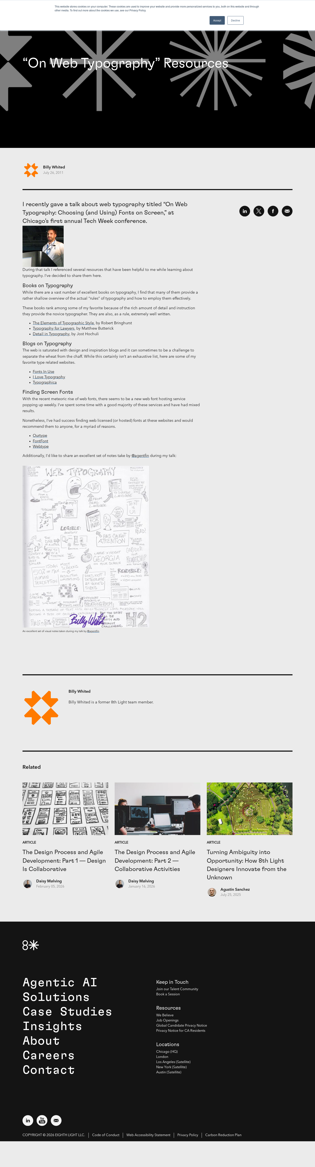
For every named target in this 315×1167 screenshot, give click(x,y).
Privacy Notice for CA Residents (180, 1031)
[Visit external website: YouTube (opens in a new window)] (42, 1120)
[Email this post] (287, 211)
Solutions (56, 997)
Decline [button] (235, 20)
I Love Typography (49, 377)
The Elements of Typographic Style (63, 323)
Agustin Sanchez (235, 890)
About (41, 1041)
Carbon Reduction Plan (223, 1135)
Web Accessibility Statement (148, 1135)
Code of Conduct (105, 1135)
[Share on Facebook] (273, 211)
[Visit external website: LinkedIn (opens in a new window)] (27, 1120)
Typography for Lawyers (53, 328)
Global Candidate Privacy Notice (181, 1025)
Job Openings (167, 1020)
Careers (48, 1056)
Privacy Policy (187, 1135)
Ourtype (40, 436)
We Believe (165, 1015)
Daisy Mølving (49, 881)
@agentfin (140, 456)
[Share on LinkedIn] (244, 211)
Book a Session (168, 994)
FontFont (40, 441)
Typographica (45, 382)
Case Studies (67, 1012)
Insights (52, 1026)
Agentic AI (60, 983)
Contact (48, 1070)
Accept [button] (217, 20)
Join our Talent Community (177, 989)
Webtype (41, 447)
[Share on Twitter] (259, 211)
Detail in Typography (51, 334)
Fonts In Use (43, 372)
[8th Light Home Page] (30, 945)
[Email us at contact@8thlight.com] (56, 1120)
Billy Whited (54, 167)
